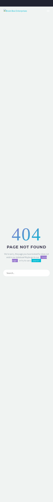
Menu (48, 11)
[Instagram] (29, 3)
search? (36, 260)
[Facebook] (20, 3)
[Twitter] (15, 3)
